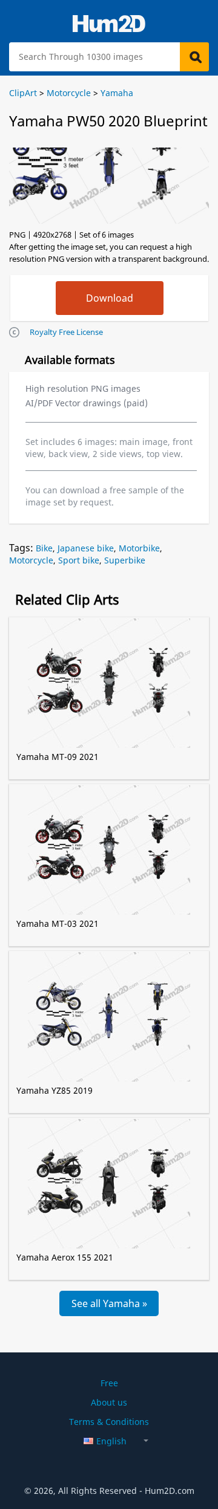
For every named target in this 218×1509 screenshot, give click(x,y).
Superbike (124, 560)
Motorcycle (31, 560)
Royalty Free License (66, 331)
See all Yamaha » (109, 1303)
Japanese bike (86, 548)
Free (109, 1383)
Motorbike (139, 548)
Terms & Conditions (109, 1421)
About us (109, 1402)
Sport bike (78, 560)
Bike (44, 548)
